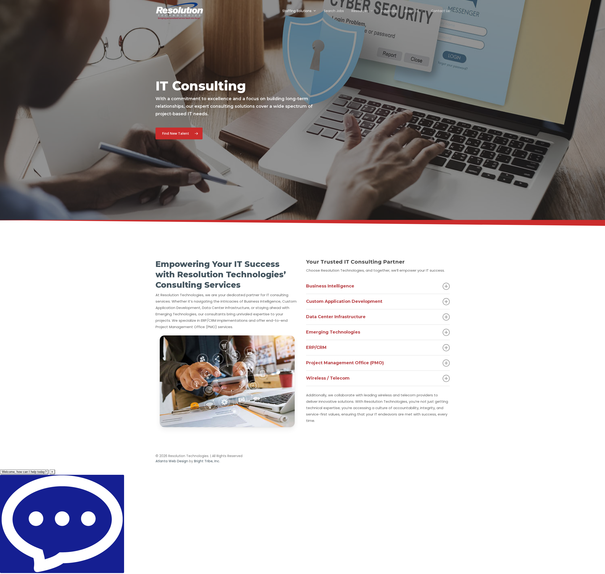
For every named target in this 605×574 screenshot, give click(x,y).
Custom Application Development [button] (344, 301)
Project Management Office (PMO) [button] (345, 362)
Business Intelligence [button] (330, 286)
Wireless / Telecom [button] (328, 378)
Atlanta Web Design (172, 461)
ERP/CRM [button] (316, 347)
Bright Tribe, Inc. (207, 461)
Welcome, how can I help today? (24, 472)
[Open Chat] (62, 524)
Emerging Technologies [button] (333, 332)
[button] (179, 133)
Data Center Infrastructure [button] (336, 316)
